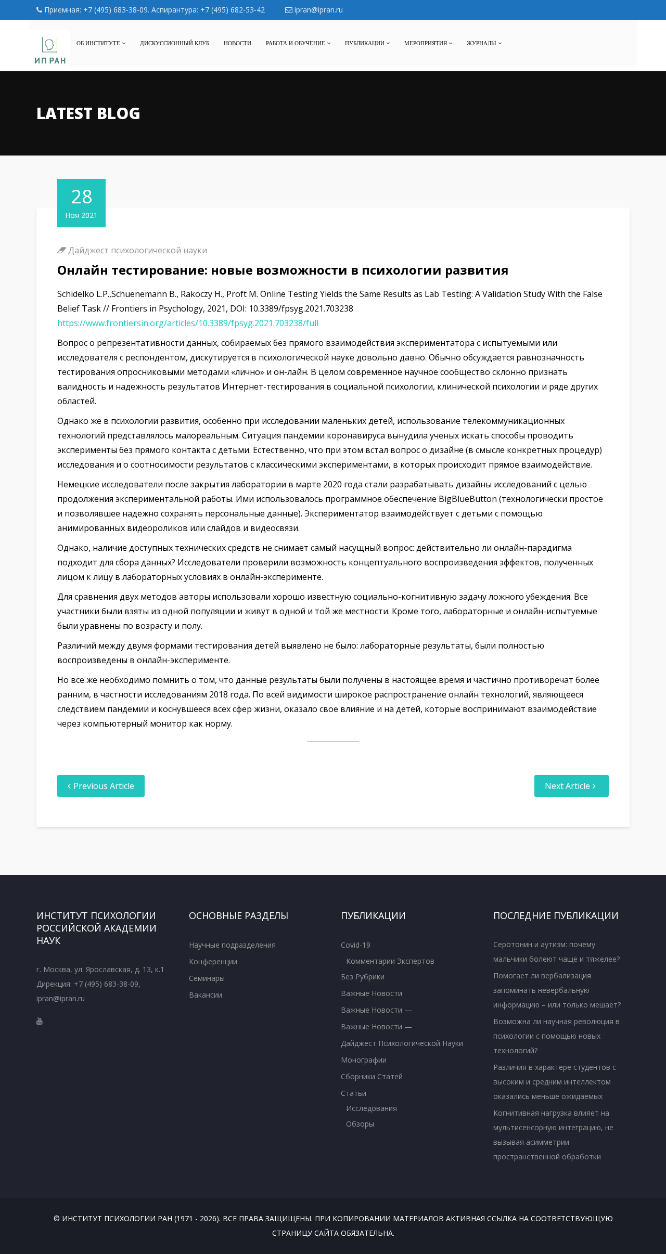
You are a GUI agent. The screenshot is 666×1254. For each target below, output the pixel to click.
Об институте (99, 43)
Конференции (213, 961)
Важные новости (371, 993)
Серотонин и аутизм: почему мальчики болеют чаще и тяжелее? (556, 951)
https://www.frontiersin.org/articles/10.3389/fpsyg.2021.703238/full (187, 323)
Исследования (371, 1108)
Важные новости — (376, 1010)
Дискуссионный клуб (174, 43)
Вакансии (205, 995)
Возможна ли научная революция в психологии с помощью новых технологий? (556, 1035)
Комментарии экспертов (390, 961)
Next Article (567, 786)
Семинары (207, 978)
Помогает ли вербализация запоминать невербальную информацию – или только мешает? (557, 990)
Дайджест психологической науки (137, 250)
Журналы (482, 43)
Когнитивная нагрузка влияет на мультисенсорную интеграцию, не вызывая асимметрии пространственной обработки (553, 1134)
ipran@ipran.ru (317, 10)
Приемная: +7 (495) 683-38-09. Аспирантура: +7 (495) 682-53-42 (153, 10)
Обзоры (360, 1124)
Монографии (364, 1060)
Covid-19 (355, 945)
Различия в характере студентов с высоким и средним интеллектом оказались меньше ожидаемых (554, 1081)
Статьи (353, 1093)
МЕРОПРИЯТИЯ (426, 43)
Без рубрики (363, 976)
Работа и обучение (296, 43)
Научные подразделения (232, 945)
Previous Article (103, 786)
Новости (237, 43)
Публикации (365, 43)
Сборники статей (372, 1076)
